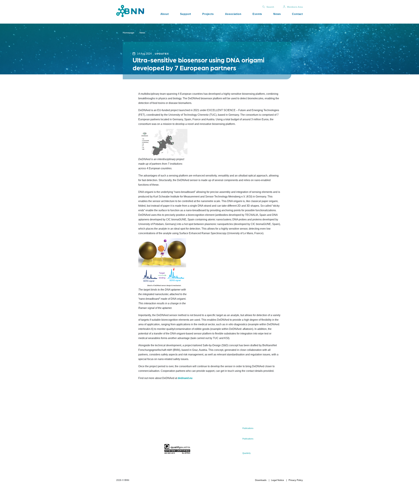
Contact (297, 14)
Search (270, 7)
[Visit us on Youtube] (141, 450)
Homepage (128, 32)
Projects (208, 14)
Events (257, 14)
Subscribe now (183, 436)
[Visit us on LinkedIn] (130, 450)
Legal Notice (277, 480)
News (277, 14)
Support (185, 14)
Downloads (260, 480)
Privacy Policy (296, 480)
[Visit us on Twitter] (120, 450)
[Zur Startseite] (130, 10)
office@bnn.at (123, 441)
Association (233, 14)
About (164, 14)
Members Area (295, 7)
